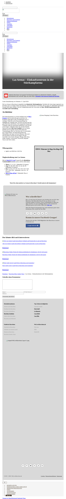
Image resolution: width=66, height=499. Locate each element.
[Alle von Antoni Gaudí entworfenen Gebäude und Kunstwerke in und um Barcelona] (24, 241)
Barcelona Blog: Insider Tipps (16, 274)
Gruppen (8, 2)
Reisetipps (5, 274)
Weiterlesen (5, 248)
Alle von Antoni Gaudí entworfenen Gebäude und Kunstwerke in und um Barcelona (23, 243)
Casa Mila (36, 316)
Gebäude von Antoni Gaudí (10, 329)
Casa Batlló (37, 313)
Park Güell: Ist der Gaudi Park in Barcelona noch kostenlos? (17, 265)
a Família (38, 306)
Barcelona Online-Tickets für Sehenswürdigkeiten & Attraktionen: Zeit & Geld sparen (24, 254)
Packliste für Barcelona (9, 309)
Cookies (43, 476)
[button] (3, 481)
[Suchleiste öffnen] (3, 14)
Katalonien (9, 27)
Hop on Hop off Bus (11, 173)
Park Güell (37, 309)
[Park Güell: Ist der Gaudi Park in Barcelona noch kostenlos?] (18, 263)
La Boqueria (37, 311)
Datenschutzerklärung (51, 476)
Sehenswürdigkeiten (12, 21)
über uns (49, 205)
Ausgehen (9, 24)
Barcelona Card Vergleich (13, 19)
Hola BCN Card (10, 160)
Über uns (36, 327)
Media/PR (36, 332)
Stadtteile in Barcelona (9, 327)
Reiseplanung (10, 18)
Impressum (59, 476)
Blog (8, 28)
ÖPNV (8, 22)
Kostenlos (9, 3)
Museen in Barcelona (9, 332)
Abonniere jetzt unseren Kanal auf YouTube (47, 96)
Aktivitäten (9, 25)
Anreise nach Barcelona (9, 306)
